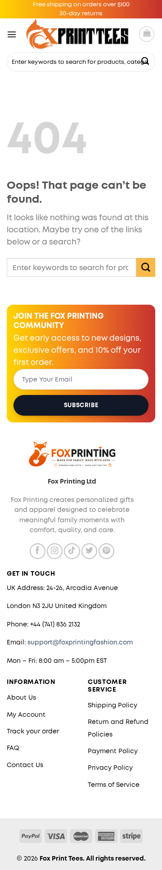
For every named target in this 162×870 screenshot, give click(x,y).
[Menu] (12, 34)
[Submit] (145, 61)
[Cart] (146, 34)
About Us (21, 697)
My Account (26, 714)
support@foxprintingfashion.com (80, 642)
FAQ (13, 747)
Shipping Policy (112, 705)
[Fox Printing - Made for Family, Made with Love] (77, 33)
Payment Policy (113, 750)
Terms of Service (114, 784)
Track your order (33, 731)
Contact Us (25, 764)
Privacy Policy (110, 767)
